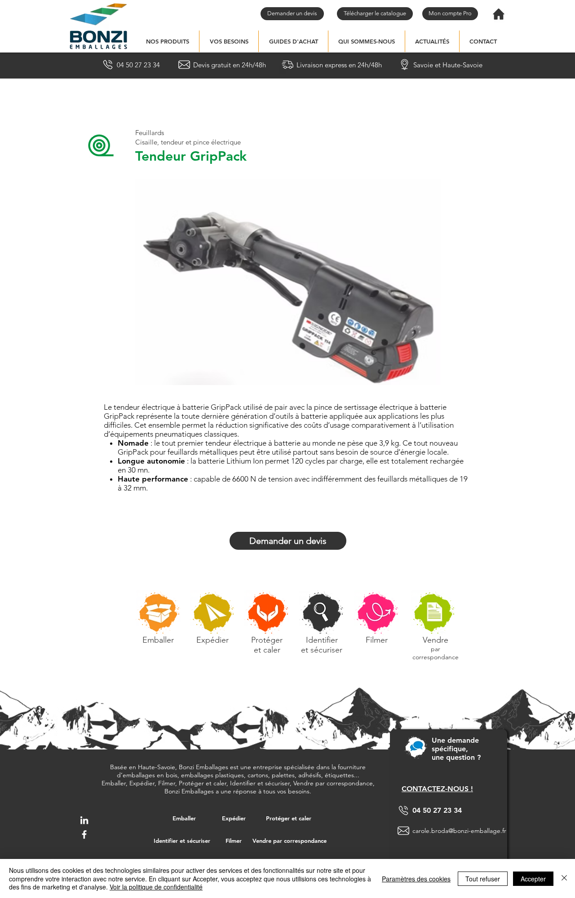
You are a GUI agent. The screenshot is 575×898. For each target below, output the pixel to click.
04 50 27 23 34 (437, 810)
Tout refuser (482, 878)
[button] (167, 41)
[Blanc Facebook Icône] (84, 834)
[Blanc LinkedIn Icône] (84, 820)
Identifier (322, 640)
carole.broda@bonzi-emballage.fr (459, 831)
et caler (267, 650)
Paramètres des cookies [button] (416, 878)
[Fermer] (564, 878)
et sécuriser (321, 650)
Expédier (212, 640)
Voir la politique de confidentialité (156, 886)
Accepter (533, 878)
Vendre (435, 640)
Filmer (377, 640)
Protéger (267, 640)
